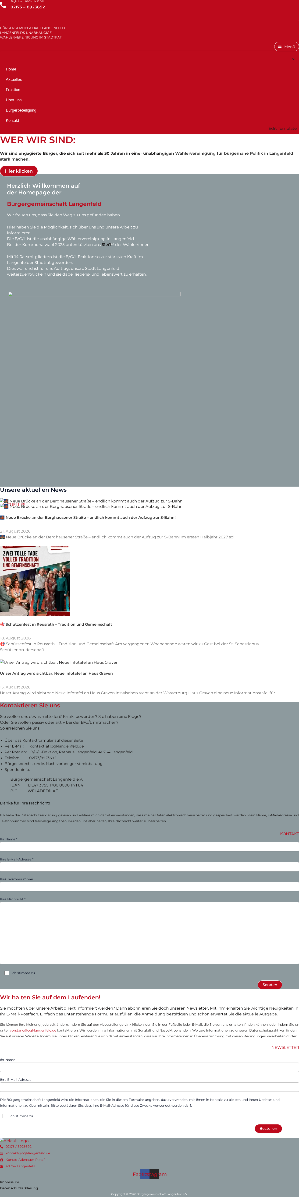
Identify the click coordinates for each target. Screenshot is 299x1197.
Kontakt (12, 120)
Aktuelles (14, 79)
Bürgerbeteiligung (21, 110)
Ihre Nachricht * (12, 899)
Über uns (14, 100)
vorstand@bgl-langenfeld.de (33, 1030)
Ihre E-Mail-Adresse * (16, 859)
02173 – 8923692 (28, 7)
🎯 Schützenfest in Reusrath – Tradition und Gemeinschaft (56, 624)
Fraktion (13, 90)
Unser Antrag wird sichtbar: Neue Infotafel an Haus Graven (56, 673)
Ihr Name (7, 1060)
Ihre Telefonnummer (16, 879)
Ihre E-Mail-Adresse (15, 1080)
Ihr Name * (8, 839)
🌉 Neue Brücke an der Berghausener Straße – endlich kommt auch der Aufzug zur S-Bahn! (87, 517)
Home (11, 69)
